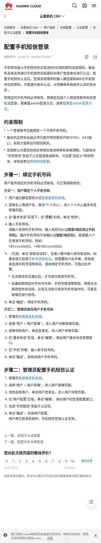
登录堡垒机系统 (53, 198)
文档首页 (9, 27)
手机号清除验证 (39, 259)
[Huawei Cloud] (23, 6)
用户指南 (49, 27)
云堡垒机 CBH (29, 27)
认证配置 (82, 27)
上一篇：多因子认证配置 (22, 435)
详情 (50, 538)
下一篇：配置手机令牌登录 (23, 442)
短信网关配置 (40, 161)
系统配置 (65, 27)
